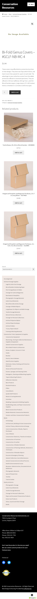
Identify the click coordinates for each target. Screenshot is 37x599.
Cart (28, 594)
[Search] (33, 269)
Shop (10, 14)
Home (5, 14)
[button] (32, 23)
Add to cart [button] (18, 152)
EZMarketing (27, 589)
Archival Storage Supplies (20, 14)
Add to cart (15, 92)
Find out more (6, 550)
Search (4, 266)
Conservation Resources (10, 5)
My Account (6, 596)
